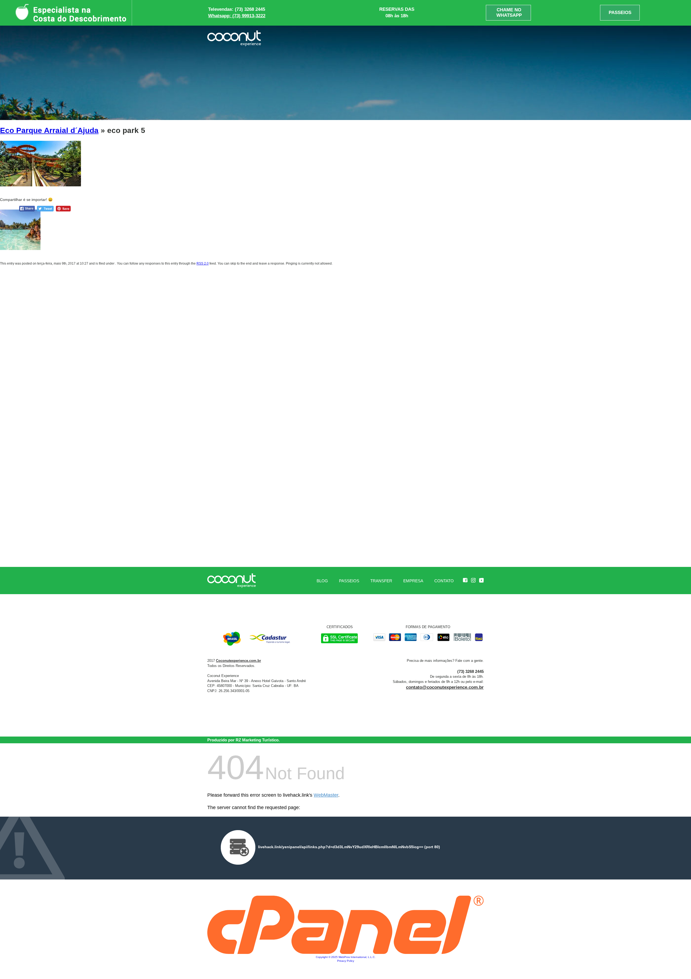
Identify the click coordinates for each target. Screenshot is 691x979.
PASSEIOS (620, 12)
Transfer (381, 580)
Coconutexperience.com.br (238, 661)
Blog (322, 580)
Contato (444, 580)
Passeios (349, 580)
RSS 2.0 (203, 263)
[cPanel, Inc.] (345, 952)
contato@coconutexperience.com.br (445, 687)
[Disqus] (345, 342)
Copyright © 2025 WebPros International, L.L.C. (345, 957)
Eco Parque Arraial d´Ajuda (49, 130)
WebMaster (326, 795)
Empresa (413, 580)
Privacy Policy (345, 960)
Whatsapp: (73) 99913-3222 (236, 15)
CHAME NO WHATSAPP (509, 12)
